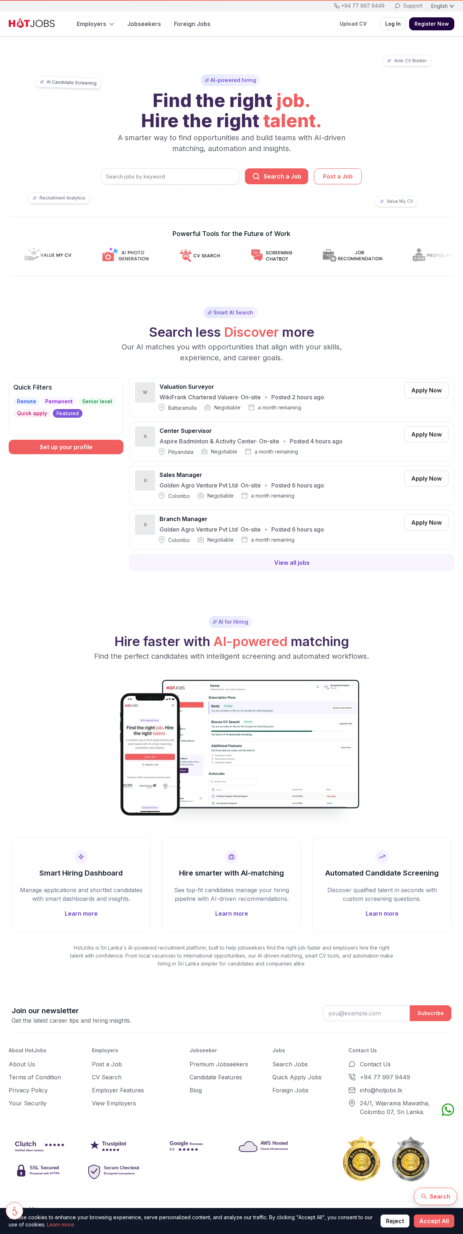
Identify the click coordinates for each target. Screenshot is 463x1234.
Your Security (28, 1103)
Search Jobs (290, 1064)
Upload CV (353, 24)
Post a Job (338, 176)
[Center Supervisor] (291, 441)
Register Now (432, 24)
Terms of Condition (35, 1077)
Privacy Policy (28, 1090)
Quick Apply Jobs (297, 1077)
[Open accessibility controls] (14, 1211)
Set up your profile (66, 447)
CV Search (107, 1077)
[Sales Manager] (291, 486)
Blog (196, 1090)
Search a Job (282, 176)
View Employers (114, 1103)
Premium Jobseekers (219, 1064)
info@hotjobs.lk (381, 1090)
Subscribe (430, 1013)
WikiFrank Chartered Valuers (199, 397)
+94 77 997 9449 (385, 1077)
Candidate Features (216, 1077)
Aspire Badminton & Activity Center (208, 441)
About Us (22, 1064)
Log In (393, 24)
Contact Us (375, 1064)
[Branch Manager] (291, 530)
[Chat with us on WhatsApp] (447, 1109)
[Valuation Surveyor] (291, 397)
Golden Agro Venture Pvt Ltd (199, 485)
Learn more (60, 1224)
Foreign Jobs (290, 1090)
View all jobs (292, 562)
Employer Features (118, 1090)
